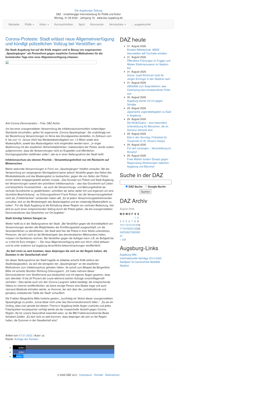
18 (124, 228)
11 (124, 225)
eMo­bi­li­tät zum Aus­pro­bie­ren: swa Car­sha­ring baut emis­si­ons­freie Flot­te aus (148, 89)
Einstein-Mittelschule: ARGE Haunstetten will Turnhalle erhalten (147, 51)
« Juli (123, 239)
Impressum (85, 375)
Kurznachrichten (63, 24)
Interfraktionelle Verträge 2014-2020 (141, 258)
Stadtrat (124, 265)
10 (121, 225)
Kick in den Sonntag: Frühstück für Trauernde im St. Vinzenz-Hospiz (147, 139)
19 (127, 228)
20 (130, 228)
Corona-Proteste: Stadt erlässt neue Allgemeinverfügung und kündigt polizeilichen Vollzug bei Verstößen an (59, 41)
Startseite (13, 24)
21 (132, 228)
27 (130, 232)
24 (121, 232)
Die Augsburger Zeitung (88, 10)
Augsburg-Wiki (128, 254)
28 (132, 232)
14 (132, 225)
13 (130, 225)
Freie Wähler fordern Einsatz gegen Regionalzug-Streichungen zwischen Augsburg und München (148, 162)
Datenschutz (112, 375)
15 (135, 225)
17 (121, 228)
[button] (19, 347)
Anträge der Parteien (26, 339)
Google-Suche (157, 186)
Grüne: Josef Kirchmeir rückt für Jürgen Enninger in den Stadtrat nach (148, 77)
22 (135, 228)
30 (138, 232)
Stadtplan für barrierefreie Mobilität (140, 262)
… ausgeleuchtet (141, 24)
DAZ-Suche (136, 186)
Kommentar (97, 24)
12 (127, 225)
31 (121, 236)
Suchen (145, 191)
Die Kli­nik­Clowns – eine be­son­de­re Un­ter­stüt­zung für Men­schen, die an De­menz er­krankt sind (147, 126)
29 (135, 232)
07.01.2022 (26, 335)
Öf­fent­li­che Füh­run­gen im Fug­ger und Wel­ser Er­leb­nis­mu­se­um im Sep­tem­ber (148, 64)
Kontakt (98, 375)
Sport (82, 24)
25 (124, 232)
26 (127, 232)
